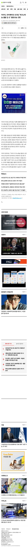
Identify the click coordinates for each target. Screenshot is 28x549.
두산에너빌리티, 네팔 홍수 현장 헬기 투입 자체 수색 (14, 187)
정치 (8, 9)
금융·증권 (19, 9)
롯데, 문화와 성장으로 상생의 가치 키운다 (11, 181)
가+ (26, 28)
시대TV (3, 235)
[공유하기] (21, 2)
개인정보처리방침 (15, 529)
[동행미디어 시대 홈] (6, 2)
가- (19, 28)
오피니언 (3, 9)
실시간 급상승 (19, 344)
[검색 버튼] (23, 2)
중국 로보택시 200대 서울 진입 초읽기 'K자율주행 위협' (14, 190)
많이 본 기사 (8, 344)
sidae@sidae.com (17, 198)
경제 (11, 9)
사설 (2, 425)
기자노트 (3, 501)
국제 (24, 9)
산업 (15, 9)
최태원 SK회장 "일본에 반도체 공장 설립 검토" (13, 184)
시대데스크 (4, 476)
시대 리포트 (4, 212)
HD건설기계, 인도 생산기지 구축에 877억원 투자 (13, 178)
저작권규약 (8, 529)
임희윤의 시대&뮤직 (7, 292)
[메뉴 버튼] (26, 2)
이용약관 (3, 529)
